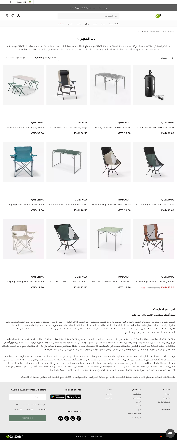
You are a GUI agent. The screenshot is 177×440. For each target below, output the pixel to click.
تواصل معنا (166, 398)
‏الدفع (139, 410)
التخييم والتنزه (135, 321)
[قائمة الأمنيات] (12, 15)
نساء (95, 23)
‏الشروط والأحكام (136, 418)
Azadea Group (165, 410)
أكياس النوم (90, 349)
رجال (87, 23)
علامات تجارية (114, 23)
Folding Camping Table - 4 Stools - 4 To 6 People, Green (23, 127)
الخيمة (85, 325)
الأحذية (111, 359)
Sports (17, 410)
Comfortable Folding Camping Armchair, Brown (153, 281)
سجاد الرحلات (20, 359)
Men (28, 410)
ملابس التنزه (125, 359)
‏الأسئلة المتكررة (136, 398)
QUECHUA (167, 122)
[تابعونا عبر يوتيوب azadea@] (61, 418)
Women (41, 410)
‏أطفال (70, 23)
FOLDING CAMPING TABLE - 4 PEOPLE (111, 281)
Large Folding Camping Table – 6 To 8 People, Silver (110, 127)
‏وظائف (168, 406)
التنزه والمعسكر (154, 31)
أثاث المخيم (88, 39)
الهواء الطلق (130, 332)
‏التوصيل (138, 402)
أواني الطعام (15, 345)
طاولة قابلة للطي (69, 345)
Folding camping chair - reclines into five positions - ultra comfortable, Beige (66, 127)
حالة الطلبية (109, 394)
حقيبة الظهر (104, 345)
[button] (6, 15)
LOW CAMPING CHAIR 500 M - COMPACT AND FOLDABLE (66, 281)
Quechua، (109, 339)
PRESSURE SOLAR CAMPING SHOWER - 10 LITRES (153, 127)
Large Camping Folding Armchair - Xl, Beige (23, 281)
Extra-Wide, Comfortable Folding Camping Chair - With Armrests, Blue (23, 204)
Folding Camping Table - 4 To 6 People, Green (66, 204)
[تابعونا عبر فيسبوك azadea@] (79, 418)
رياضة (79, 23)
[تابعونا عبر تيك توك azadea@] (67, 418)
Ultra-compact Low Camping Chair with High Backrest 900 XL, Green (153, 204)
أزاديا (30, 377)
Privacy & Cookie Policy (134, 414)
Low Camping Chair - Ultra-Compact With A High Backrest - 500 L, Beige (110, 204)
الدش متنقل (118, 349)
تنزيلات (60, 23)
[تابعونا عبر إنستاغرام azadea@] (73, 418)
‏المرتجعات (138, 406)
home (172, 31)
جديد (103, 23)
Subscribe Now (27, 418)
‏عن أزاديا (167, 394)
